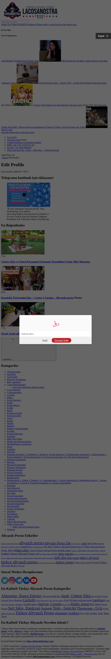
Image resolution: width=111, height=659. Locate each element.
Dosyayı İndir (61, 340)
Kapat (101, 35)
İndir (45, 340)
